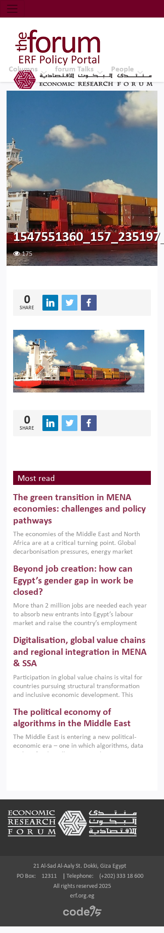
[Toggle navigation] (12, 9)
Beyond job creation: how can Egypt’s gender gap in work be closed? (73, 580)
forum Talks (74, 69)
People (122, 69)
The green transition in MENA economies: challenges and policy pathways (79, 509)
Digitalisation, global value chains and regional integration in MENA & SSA (80, 652)
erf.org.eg (82, 896)
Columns (23, 69)
